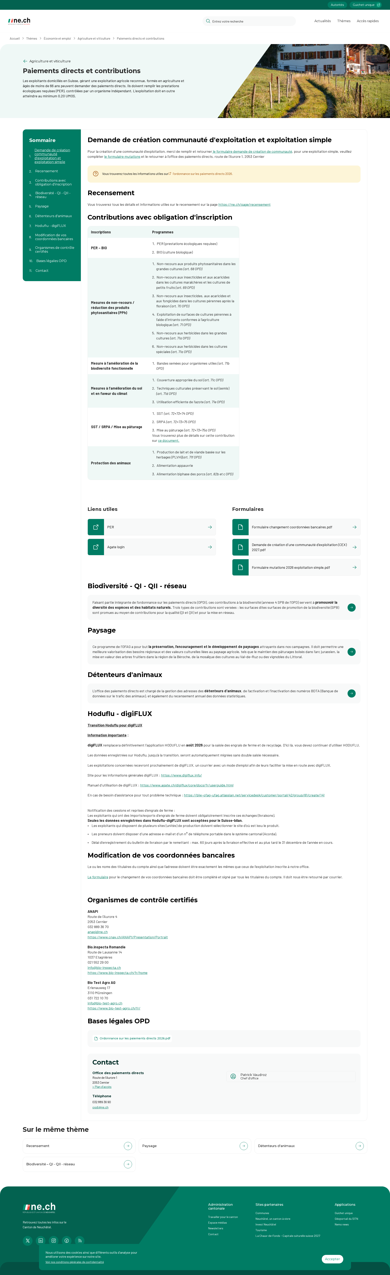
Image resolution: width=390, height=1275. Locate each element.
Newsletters (215, 1228)
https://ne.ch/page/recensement (244, 204)
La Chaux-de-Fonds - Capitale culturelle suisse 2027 (288, 1235)
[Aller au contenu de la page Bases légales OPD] (51, 258)
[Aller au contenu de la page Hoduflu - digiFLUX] (51, 223)
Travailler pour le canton (223, 1217)
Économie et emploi (57, 38)
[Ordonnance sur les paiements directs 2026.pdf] (132, 1038)
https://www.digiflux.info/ (181, 775)
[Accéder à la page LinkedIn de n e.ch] (41, 1241)
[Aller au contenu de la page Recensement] (51, 169)
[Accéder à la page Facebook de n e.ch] (67, 1241)
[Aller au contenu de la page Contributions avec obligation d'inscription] (51, 180)
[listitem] (152, 527)
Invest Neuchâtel (266, 1224)
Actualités (322, 21)
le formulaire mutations (122, 156)
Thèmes (343, 21)
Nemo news (342, 1224)
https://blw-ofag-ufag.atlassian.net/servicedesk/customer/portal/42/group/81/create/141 (254, 795)
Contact (213, 1234)
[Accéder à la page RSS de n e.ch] (79, 1241)
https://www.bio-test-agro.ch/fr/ (114, 1008)
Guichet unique (364, 5)
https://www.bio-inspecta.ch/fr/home (117, 972)
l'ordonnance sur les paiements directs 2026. (202, 173)
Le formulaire (98, 877)
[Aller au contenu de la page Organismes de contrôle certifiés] (51, 247)
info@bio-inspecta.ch (104, 967)
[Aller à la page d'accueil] (19, 21)
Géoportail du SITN (346, 1218)
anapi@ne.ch (98, 931)
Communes (262, 1213)
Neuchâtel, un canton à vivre (273, 1218)
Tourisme (261, 1230)
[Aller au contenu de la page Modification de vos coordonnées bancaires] (51, 234)
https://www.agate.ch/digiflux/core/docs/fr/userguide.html (186, 785)
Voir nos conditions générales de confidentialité (75, 1262)
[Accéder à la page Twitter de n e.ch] (27, 1241)
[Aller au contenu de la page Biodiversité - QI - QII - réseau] (51, 192)
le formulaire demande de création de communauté (252, 151)
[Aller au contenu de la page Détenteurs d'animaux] (51, 214)
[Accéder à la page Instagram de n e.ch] (53, 1241)
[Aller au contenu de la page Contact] (51, 268)
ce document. (168, 440)
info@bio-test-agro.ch (105, 1003)
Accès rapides (368, 21)
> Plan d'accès (102, 1087)
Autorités (337, 5)
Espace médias (217, 1222)
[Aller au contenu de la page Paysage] (51, 204)
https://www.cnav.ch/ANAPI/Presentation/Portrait (128, 937)
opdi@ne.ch (100, 1107)
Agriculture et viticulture (94, 38)
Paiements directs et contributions (140, 38)
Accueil (15, 38)
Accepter (332, 1259)
